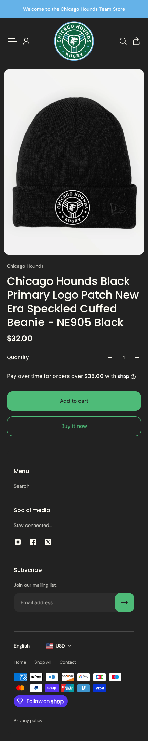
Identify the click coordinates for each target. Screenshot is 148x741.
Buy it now (74, 426)
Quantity (18, 357)
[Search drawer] (122, 41)
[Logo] (74, 41)
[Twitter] (48, 542)
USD (60, 646)
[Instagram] (17, 542)
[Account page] (25, 41)
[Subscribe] (124, 602)
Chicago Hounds (25, 266)
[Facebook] (33, 542)
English (22, 646)
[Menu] (12, 41)
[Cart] (135, 41)
